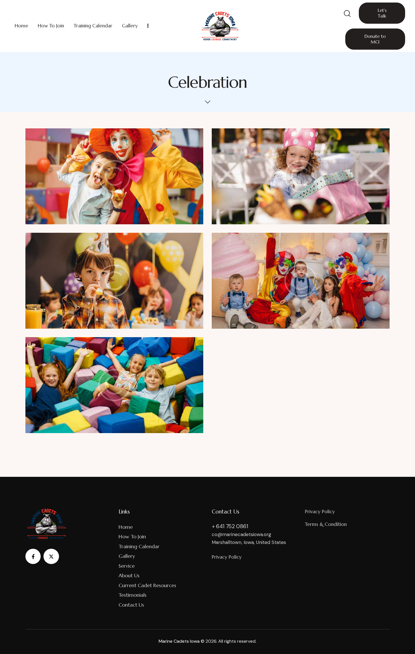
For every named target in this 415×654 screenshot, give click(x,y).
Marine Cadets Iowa (179, 641)
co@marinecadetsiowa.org (241, 534)
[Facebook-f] (33, 556)
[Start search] (346, 13)
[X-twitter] (51, 556)
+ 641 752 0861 (230, 526)
